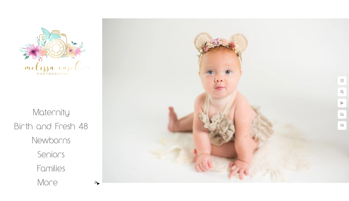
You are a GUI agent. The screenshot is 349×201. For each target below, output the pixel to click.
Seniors (51, 154)
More (48, 182)
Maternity (51, 112)
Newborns (51, 140)
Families (51, 168)
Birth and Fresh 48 (51, 126)
